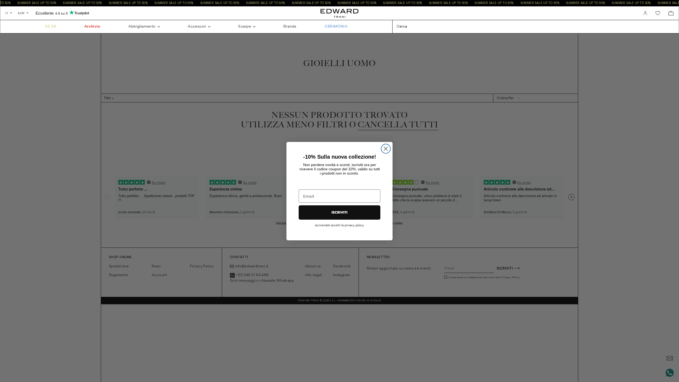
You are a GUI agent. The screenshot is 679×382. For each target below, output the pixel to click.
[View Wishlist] (657, 13)
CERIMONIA (336, 26)
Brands (289, 26)
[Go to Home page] (339, 13)
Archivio (92, 26)
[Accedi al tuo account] (645, 13)
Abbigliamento (141, 26)
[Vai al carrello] (671, 13)
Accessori (197, 26)
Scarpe (244, 26)
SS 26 (50, 26)
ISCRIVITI (339, 212)
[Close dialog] (385, 148)
